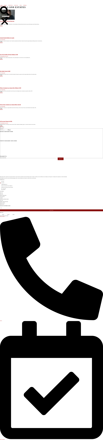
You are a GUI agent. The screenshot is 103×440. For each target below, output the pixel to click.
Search (1, 16)
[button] (4, 11)
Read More (1, 42)
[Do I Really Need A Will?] (7, 69)
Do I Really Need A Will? (5, 71)
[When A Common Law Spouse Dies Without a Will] (7, 86)
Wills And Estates (2, 196)
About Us (5, 5)
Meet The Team (10, 5)
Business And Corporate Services (4, 199)
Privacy (7, 215)
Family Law (1, 192)
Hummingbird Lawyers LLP (4, 56)
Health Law (1, 200)
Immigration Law (2, 204)
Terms (5, 215)
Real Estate (1, 194)
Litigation (1, 197)
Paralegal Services (2, 202)
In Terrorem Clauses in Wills (6, 121)
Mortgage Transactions (3, 195)
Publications (24, 5)
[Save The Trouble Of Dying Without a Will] (7, 52)
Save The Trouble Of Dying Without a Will (9, 54)
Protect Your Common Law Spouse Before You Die (10, 104)
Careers (21, 5)
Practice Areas (16, 5)
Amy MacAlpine (3, 39)
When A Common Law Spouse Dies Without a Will (10, 87)
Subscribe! (51, 210)
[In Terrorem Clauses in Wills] (7, 119)
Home (1, 5)
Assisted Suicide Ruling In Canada (7, 37)
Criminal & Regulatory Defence (4, 201)
